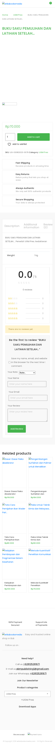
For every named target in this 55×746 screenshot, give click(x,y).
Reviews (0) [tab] (49, 226)
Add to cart (33, 136)
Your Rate (13, 372)
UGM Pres (17, 15)
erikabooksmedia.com (26, 741)
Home (5, 15)
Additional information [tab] (31, 226)
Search (36, 3)
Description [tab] (12, 226)
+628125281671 (31, 664)
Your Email (14, 391)
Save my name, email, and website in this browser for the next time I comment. (29, 362)
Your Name (13, 378)
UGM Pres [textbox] (27, 700)
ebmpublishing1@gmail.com (32, 668)
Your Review (14, 405)
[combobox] (27, 699)
